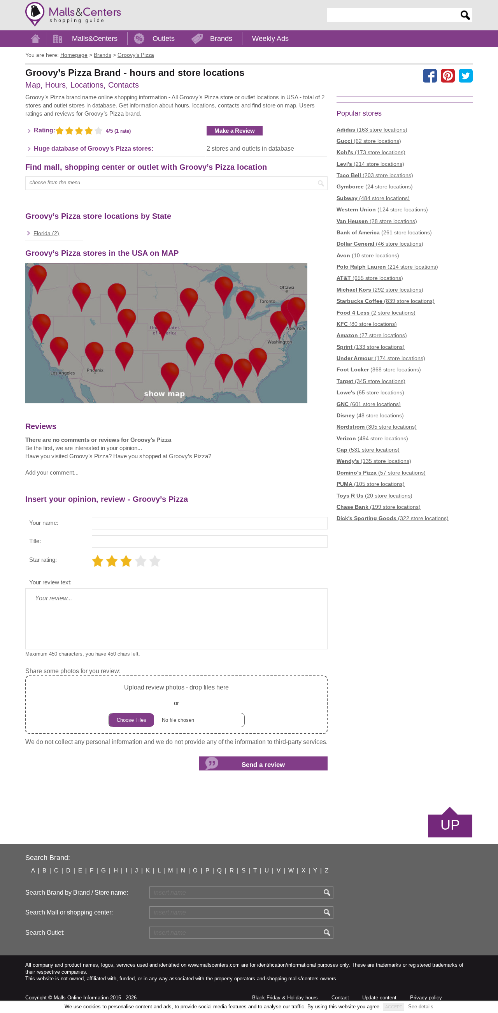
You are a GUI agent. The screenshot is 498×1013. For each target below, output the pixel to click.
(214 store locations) (370, 164)
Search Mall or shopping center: (69, 912)
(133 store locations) (371, 347)
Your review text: (50, 582)
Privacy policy (426, 998)
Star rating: (43, 559)
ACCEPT (393, 1006)
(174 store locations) (381, 358)
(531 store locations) (368, 450)
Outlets (164, 38)
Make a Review (234, 130)
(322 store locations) (393, 518)
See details (420, 1006)
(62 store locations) (369, 141)
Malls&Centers (94, 38)
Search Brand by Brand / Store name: (76, 892)
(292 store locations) (380, 290)
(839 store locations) (386, 301)
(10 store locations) (368, 255)
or (176, 695)
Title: (35, 541)
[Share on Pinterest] (448, 76)
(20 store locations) (374, 495)
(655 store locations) (370, 278)
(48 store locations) (370, 415)
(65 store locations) (370, 392)
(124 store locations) (382, 209)
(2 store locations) (376, 313)
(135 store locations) (374, 461)
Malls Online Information (81, 998)
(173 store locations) (371, 152)
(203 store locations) (375, 175)
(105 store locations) (371, 484)
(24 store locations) (375, 186)
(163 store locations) (372, 130)
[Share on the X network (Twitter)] (466, 76)
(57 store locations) (381, 473)
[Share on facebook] (430, 76)
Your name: (43, 522)
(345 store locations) (371, 381)
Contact (340, 998)
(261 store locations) (384, 232)
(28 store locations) (377, 221)
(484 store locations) (373, 198)
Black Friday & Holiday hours (285, 998)
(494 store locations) (372, 438)
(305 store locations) (377, 427)
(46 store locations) (380, 244)
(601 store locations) (369, 404)
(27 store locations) (372, 335)
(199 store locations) (379, 507)
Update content (379, 998)
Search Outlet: (45, 932)
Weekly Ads (270, 38)
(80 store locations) (367, 324)
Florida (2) (46, 233)
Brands (221, 38)
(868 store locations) (379, 369)
